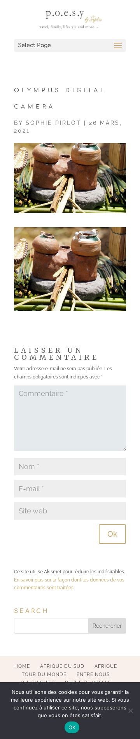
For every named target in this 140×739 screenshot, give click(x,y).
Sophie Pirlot (53, 123)
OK (72, 727)
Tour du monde (44, 674)
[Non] (130, 710)
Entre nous (93, 674)
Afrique (105, 666)
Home (22, 666)
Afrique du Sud (62, 666)
